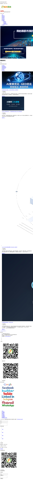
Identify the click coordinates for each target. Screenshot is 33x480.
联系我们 (3, 415)
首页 (2, 14)
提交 (3, 426)
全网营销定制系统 (4, 417)
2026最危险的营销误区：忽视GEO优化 (7, 322)
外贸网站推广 (4, 66)
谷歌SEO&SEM (4, 67)
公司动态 (3, 65)
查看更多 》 (3, 117)
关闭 (1, 426)
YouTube (3, 69)
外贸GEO (3, 15)
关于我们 (3, 414)
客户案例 (3, 412)
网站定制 (3, 17)
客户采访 (5, 22)
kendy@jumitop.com (8, 336)
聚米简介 (5, 21)
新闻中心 (3, 413)
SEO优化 (3, 18)
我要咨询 (2, 478)
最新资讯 (5, 23)
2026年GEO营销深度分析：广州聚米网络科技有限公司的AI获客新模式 (12, 111)
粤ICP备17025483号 (20, 419)
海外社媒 (3, 16)
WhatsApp (3, 70)
